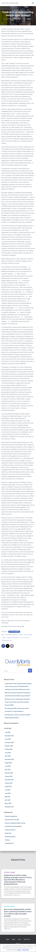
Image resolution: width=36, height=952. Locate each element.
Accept (19, 950)
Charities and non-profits (12, 819)
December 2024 (9, 742)
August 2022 (8, 762)
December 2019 (9, 807)
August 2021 (8, 786)
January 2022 (9, 776)
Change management (11, 816)
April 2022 (8, 769)
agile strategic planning (11, 634)
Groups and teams (10, 829)
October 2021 (8, 783)
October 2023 (8, 749)
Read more (17, 895)
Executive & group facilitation (13, 826)
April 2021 (8, 800)
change (4, 637)
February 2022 (9, 773)
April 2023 (8, 756)
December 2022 (9, 759)
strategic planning (7, 640)
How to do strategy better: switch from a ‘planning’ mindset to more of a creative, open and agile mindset (17, 912)
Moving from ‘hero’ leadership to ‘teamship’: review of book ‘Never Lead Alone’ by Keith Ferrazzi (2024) (17, 702)
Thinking (7, 840)
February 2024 (9, 746)
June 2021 (8, 793)
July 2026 (7, 732)
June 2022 (8, 766)
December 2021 (9, 779)
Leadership (8, 833)
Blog (19, 939)
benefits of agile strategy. (25, 634)
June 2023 (8, 752)
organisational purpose (13, 637)
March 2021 (8, 803)
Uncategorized (9, 843)
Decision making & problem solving (15, 823)
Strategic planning (14, 631)
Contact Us (27, 939)
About (13, 939)
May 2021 (7, 796)
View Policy (25, 950)
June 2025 (8, 739)
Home (7, 939)
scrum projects (25, 637)
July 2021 (7, 790)
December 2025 (9, 735)
